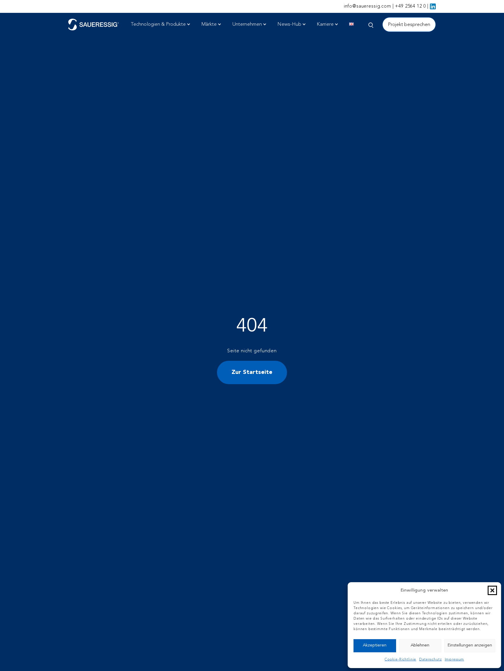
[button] (492, 590)
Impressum (454, 659)
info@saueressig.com (367, 6)
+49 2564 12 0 (410, 6)
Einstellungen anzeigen (469, 645)
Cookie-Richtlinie (400, 659)
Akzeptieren (374, 645)
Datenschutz (430, 659)
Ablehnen (420, 645)
